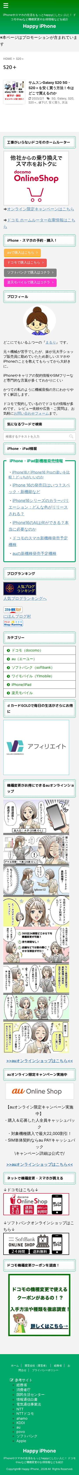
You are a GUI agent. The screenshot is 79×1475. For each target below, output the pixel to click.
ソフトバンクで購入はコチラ (28, 272)
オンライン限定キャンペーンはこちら (40, 209)
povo (20, 1431)
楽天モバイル (22, 693)
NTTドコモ (25, 1413)
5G (54, 98)
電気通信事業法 (28, 1404)
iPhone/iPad (21, 684)
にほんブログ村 (17, 616)
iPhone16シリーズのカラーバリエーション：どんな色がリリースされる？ (39, 507)
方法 (65, 102)
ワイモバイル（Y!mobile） (33, 676)
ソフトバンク (27, 1436)
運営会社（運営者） (36, 1365)
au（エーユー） (24, 659)
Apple (21, 1441)
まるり (50, 342)
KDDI (20, 1423)
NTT (19, 1409)
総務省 (58, 1365)
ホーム (15, 1365)
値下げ (42, 102)
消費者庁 (23, 1389)
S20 (70, 98)
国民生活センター (30, 1394)
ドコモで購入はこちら (23, 262)
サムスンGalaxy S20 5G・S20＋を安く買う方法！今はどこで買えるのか (51, 87)
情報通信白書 (27, 1399)
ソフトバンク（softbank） (33, 667)
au (18, 1427)
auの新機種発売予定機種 (34, 553)
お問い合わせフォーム (31, 413)
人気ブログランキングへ (25, 598)
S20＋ (33, 102)
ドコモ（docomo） (27, 650)
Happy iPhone (39, 26)
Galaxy (61, 98)
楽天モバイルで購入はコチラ (28, 282)
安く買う (54, 102)
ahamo (22, 1418)
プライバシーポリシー (45, 1370)
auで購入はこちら (20, 252)
